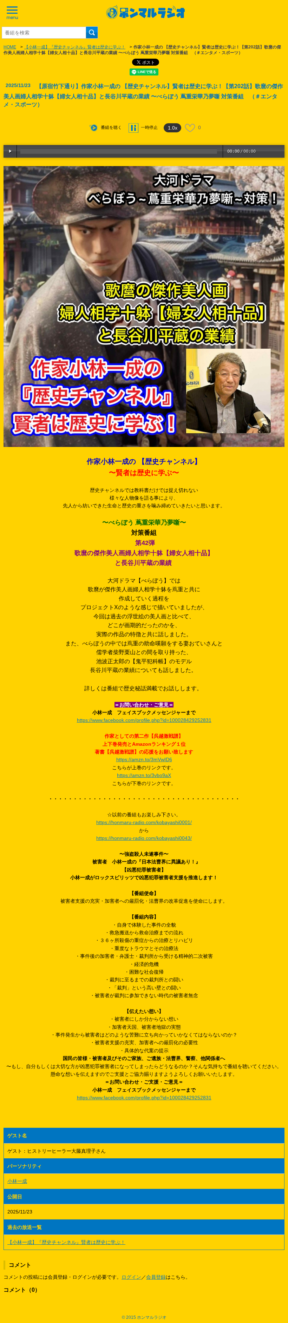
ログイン (131, 1277)
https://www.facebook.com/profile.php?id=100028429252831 (144, 720)
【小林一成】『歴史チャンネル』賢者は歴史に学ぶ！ (74, 47)
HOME (10, 47)
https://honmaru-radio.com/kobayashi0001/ (144, 822)
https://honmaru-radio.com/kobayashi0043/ (144, 838)
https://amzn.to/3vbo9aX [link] (144, 775)
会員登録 (156, 1277)
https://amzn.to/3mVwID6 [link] (144, 759)
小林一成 (17, 1181)
